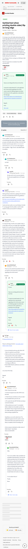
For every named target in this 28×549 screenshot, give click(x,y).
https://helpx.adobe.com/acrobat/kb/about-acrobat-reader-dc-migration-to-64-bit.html (16, 311)
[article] (14, 145)
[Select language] (18, 3)
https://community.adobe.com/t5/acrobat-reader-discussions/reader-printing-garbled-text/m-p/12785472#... (13, 200)
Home (4, 6)
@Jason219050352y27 (8, 339)
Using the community (7, 540)
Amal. (7, 74)
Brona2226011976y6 (13, 447)
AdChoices (6, 547)
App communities (11, 6)
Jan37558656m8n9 (9, 134)
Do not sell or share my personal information (11, 544)
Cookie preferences (6, 542)
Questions (5, 7)
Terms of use (14, 540)
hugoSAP (11, 171)
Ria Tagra (7, 335)
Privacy (19, 540)
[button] (3, 3)
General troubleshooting (11, 113)
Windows (19, 113)
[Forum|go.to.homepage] (11, 3)
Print (4, 113)
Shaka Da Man (8, 219)
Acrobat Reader (19, 6)
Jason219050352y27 (9, 33)
